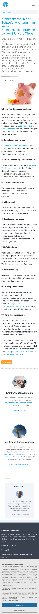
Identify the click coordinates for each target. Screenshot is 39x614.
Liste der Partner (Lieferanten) (10, 600)
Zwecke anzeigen (19, 610)
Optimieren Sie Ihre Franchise (14, 146)
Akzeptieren (19, 605)
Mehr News (7, 362)
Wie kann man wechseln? (19, 465)
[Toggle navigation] (33, 5)
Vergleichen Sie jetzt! (19, 410)
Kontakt (4, 557)
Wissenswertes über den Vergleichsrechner (16, 554)
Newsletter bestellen (8, 546)
